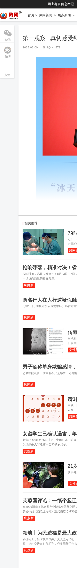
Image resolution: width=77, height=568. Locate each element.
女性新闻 (29, 451)
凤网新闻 (45, 15)
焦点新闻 (64, 15)
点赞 (7, 69)
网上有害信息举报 (61, 4)
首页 (31, 15)
